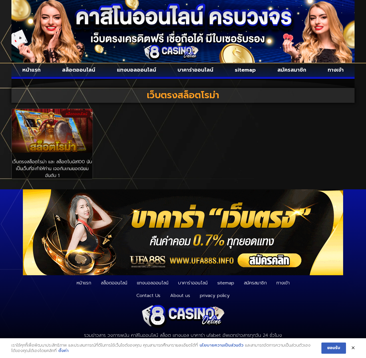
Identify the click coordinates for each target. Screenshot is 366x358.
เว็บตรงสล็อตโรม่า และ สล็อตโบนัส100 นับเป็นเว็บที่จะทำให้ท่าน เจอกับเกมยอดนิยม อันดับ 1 (52, 168)
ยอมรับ (333, 348)
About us (180, 295)
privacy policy (215, 295)
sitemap (245, 70)
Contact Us (148, 295)
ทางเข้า (336, 70)
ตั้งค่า (63, 351)
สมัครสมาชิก (291, 70)
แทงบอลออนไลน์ (136, 70)
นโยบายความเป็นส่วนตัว (221, 345)
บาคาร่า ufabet (206, 335)
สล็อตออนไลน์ (78, 70)
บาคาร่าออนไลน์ (195, 70)
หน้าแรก (31, 70)
